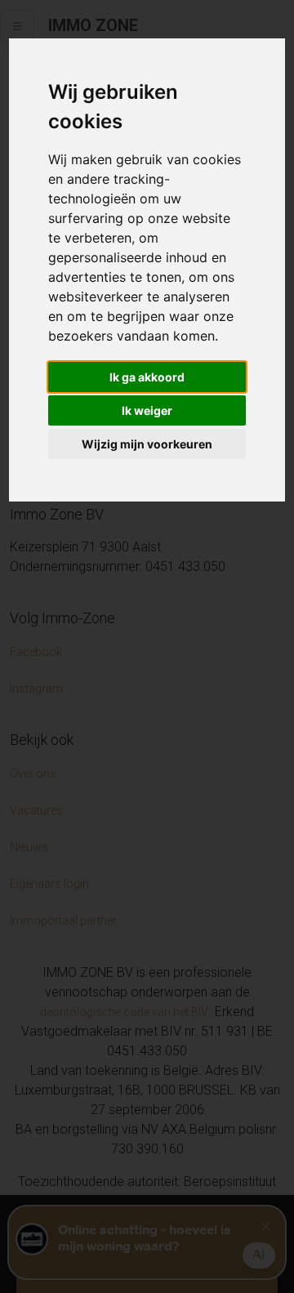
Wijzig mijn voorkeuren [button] (147, 444)
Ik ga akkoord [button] (147, 377)
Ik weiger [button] (147, 410)
